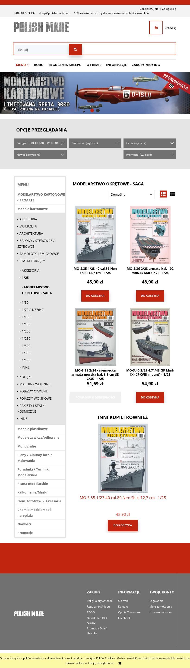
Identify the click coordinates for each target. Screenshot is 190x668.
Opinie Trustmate (129, 612)
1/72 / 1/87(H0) (33, 309)
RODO (91, 612)
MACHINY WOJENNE (35, 384)
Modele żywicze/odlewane (38, 437)
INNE (26, 367)
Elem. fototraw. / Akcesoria (39, 501)
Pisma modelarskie (32, 483)
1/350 (26, 353)
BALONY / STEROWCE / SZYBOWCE (35, 243)
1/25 (25, 277)
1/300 (26, 345)
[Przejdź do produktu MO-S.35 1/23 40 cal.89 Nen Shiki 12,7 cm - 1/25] (95, 235)
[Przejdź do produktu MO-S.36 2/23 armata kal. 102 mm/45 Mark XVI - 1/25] (150, 235)
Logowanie (156, 601)
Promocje (25, 532)
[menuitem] (22, 64)
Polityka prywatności (100, 601)
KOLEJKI (25, 377)
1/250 (26, 338)
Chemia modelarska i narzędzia (34, 512)
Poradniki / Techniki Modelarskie (33, 472)
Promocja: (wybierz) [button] (139, 155)
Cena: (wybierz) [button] (136, 143)
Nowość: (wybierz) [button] (28, 155)
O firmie (123, 601)
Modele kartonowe (32, 209)
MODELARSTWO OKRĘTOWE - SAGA (37, 290)
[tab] (92, 110)
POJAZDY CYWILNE (33, 391)
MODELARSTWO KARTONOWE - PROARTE (41, 197)
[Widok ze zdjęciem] (163, 194)
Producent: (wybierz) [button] (84, 143)
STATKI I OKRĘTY (32, 261)
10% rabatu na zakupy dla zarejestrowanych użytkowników (111, 13)
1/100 (26, 317)
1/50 (25, 302)
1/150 (26, 324)
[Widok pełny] (172, 194)
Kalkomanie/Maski (32, 492)
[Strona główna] (41, 27)
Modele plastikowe (32, 429)
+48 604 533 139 (24, 13)
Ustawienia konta (160, 612)
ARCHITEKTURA (31, 233)
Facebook (124, 618)
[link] (95, 93)
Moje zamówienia (160, 607)
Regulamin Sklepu (98, 607)
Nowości (24, 524)
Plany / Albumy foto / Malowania (34, 458)
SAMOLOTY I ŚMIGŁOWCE (39, 253)
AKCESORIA (28, 219)
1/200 (26, 331)
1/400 (26, 360)
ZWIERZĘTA (28, 226)
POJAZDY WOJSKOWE (35, 398)
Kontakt (123, 607)
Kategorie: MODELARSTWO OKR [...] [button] (39, 143)
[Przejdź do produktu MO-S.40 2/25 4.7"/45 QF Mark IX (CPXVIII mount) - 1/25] (150, 337)
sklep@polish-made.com (54, 13)
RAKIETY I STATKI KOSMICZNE (31, 408)
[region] (95, 93)
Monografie (26, 446)
